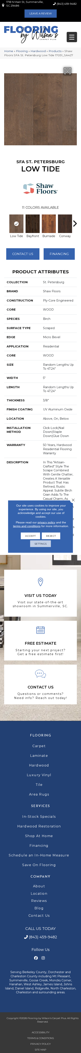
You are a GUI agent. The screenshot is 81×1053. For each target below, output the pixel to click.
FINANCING (59, 254)
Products (55, 51)
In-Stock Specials (39, 817)
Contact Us (22, 254)
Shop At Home (39, 836)
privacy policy (46, 522)
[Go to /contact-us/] (40, 684)
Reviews (39, 901)
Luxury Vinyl (39, 775)
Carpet (39, 746)
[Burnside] (49, 223)
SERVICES (40, 806)
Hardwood (38, 51)
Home (8, 51)
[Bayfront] (33, 223)
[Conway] (65, 223)
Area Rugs (39, 794)
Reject (51, 535)
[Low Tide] (16, 223)
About (39, 886)
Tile (39, 785)
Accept (30, 535)
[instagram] (43, 958)
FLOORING (40, 735)
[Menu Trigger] (72, 37)
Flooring (22, 51)
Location (39, 894)
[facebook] (35, 958)
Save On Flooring (39, 865)
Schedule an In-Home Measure (39, 855)
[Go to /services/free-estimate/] (40, 640)
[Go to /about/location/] (40, 593)
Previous (6, 221)
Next (75, 221)
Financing (39, 846)
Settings (40, 543)
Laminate (39, 756)
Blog (39, 908)
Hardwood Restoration (39, 826)
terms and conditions (26, 526)
